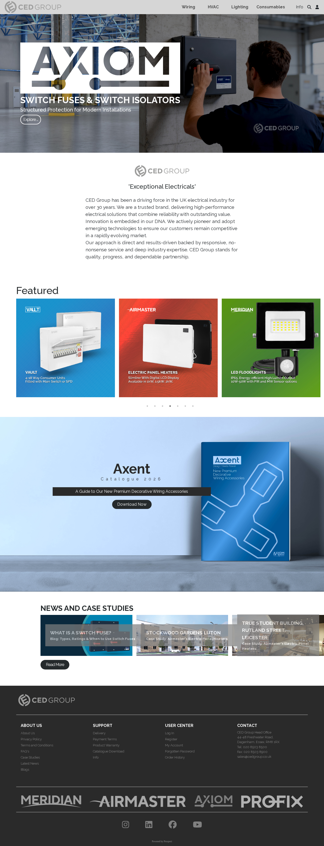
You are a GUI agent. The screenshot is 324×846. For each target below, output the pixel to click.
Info (299, 7)
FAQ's (25, 751)
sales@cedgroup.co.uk (254, 757)
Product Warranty (106, 745)
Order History (175, 757)
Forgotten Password (180, 751)
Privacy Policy (31, 739)
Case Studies (30, 757)
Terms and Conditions (37, 745)
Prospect (168, 841)
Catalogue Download (108, 751)
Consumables (270, 7)
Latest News (30, 763)
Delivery (99, 733)
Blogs (25, 769)
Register (171, 739)
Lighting (239, 7)
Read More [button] (55, 664)
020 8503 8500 (255, 747)
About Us (28, 733)
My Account (174, 745)
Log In (169, 733)
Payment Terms (105, 739)
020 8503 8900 (256, 752)
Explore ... (30, 119)
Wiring (188, 7)
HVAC (213, 7)
